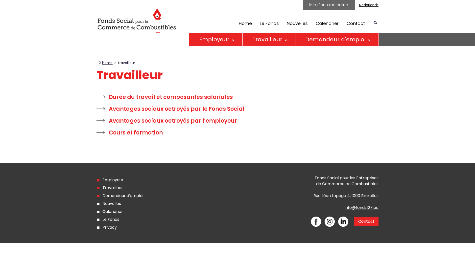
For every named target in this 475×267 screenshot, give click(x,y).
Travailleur (112, 188)
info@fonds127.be (362, 207)
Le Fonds (269, 23)
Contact (356, 23)
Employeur (214, 39)
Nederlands (369, 4)
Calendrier (327, 23)
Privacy (109, 227)
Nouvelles (297, 23)
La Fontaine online (330, 5)
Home (245, 23)
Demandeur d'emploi (335, 39)
